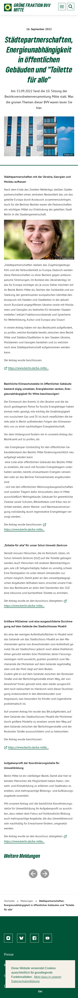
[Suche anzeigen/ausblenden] (70, 6)
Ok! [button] (40, 991)
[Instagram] (8, 938)
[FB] (34, 938)
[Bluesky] (21, 938)
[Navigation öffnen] (61, 6)
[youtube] (47, 938)
